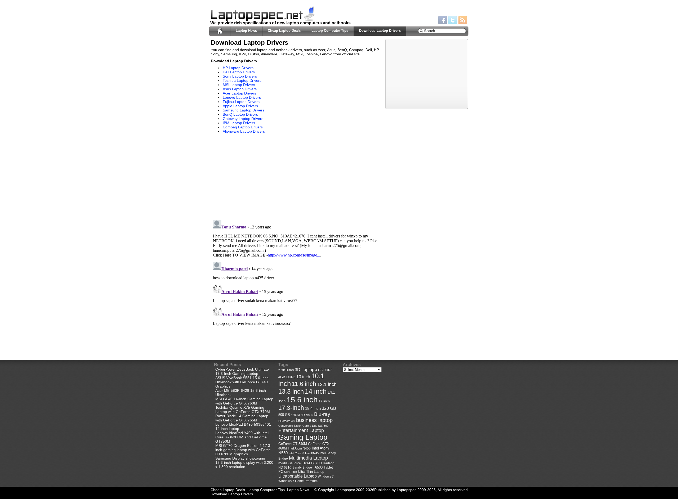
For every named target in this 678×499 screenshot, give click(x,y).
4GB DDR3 (286, 377)
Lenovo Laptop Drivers (242, 97)
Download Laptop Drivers (380, 31)
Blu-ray (322, 414)
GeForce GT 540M (292, 444)
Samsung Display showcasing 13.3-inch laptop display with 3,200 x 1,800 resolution (244, 462)
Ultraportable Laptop (297, 476)
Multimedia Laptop (308, 458)
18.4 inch (313, 408)
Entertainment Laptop (301, 430)
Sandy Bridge (302, 467)
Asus (309, 415)
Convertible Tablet (289, 425)
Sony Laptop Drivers (240, 76)
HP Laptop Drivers (238, 68)
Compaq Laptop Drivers (243, 127)
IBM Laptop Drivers (239, 123)
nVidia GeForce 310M (294, 463)
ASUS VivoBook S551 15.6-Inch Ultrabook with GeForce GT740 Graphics (242, 382)
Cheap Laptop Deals (284, 31)
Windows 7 (326, 476)
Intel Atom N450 (299, 448)
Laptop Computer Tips (329, 31)
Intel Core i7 (296, 453)
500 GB (284, 415)
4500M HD (298, 414)
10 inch (303, 377)
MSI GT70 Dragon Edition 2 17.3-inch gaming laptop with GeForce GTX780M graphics (243, 449)
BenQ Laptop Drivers (240, 114)
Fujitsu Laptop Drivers (241, 102)
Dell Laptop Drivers (239, 72)
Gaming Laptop (302, 437)
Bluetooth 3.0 (286, 420)
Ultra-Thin (290, 471)
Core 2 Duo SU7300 (315, 425)
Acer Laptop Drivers (239, 93)
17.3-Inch (291, 407)
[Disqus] (295, 284)
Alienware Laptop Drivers (244, 131)
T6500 (318, 467)
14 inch (316, 391)
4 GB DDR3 (323, 370)
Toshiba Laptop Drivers (242, 80)
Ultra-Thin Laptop (311, 472)
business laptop (314, 420)
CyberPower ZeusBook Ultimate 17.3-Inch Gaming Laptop (242, 371)
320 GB (329, 408)
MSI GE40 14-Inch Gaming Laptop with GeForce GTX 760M (244, 401)
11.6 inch (304, 383)
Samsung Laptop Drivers (243, 110)
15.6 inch (302, 399)
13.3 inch (291, 391)
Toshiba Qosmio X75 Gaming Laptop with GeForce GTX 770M (242, 409)
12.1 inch (327, 384)
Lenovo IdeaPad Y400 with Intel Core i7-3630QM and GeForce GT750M (242, 437)
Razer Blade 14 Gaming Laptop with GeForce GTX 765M (241, 418)
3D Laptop (304, 369)
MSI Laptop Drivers (239, 85)
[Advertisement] (255, 177)
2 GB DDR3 (286, 370)
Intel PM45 (312, 453)
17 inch (324, 401)
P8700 (316, 463)
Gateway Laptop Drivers (243, 118)
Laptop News (246, 31)
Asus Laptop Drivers (240, 89)
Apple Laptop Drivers (240, 106)
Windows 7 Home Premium (298, 481)
